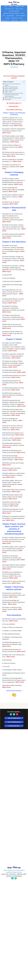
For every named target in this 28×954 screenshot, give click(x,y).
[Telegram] (11, 714)
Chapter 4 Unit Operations (10, 90)
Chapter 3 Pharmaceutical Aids (11, 88)
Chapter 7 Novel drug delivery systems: (13, 97)
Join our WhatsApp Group (14, 722)
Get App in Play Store (14, 725)
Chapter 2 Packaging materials (11, 86)
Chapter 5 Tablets (8, 91)
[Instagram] (17, 714)
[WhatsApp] (14, 714)
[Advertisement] (14, 33)
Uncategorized (14, 67)
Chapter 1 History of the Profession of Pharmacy (12, 84)
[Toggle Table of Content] (22, 82)
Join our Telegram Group (14, 718)
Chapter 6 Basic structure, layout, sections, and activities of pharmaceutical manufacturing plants (13, 95)
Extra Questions (7, 99)
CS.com (14, 4)
